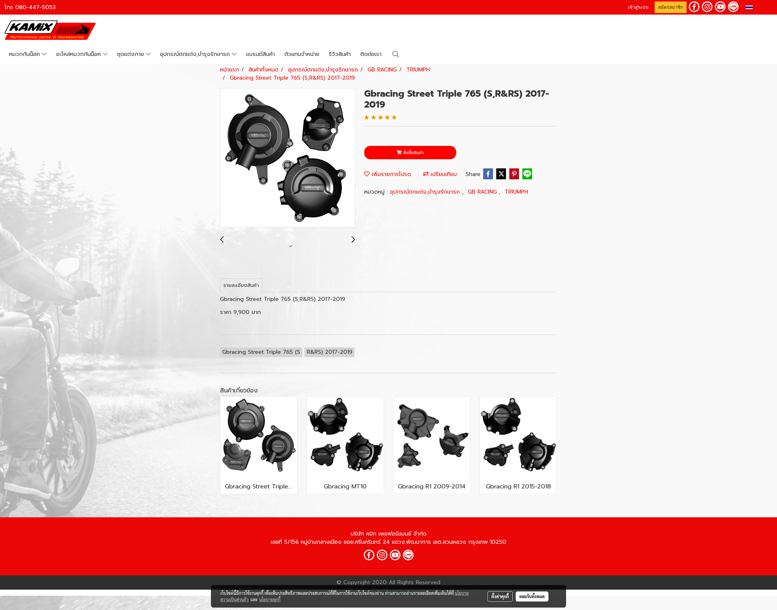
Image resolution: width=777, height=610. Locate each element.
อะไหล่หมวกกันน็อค (79, 54)
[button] (395, 54)
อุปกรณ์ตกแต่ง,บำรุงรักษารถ (196, 54)
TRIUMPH (516, 192)
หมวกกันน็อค (25, 54)
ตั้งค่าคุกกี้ (500, 596)
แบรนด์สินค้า (260, 54)
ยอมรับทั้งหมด (532, 596)
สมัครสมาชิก (670, 7)
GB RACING (483, 192)
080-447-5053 (35, 7)
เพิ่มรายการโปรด (390, 174)
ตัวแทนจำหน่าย (301, 54)
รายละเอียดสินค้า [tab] (241, 285)
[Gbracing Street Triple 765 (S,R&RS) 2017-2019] (287, 158)
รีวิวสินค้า (340, 54)
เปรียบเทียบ (443, 174)
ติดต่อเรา (371, 54)
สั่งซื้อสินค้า (413, 153)
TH (758, 7)
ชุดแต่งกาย (131, 54)
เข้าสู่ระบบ (638, 7)
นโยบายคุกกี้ (269, 599)
